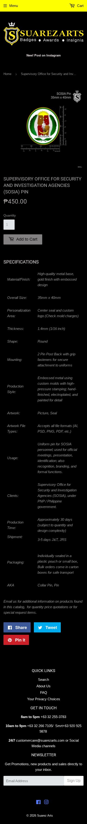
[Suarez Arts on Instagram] (46, 803)
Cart (80, 6)
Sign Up (74, 781)
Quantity (9, 215)
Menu (13, 6)
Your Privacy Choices (43, 699)
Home (7, 74)
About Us (43, 686)
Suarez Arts (45, 815)
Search (43, 680)
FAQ (43, 692)
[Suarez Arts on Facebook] (38, 803)
